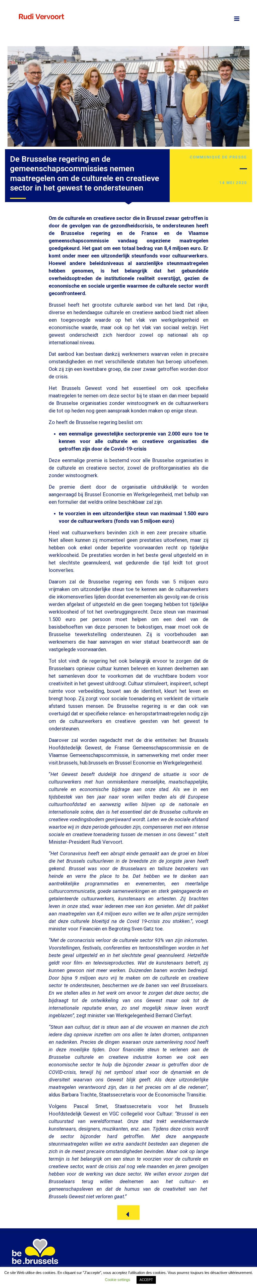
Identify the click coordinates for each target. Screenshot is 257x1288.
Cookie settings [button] (117, 1279)
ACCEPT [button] (146, 1280)
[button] (128, 1212)
